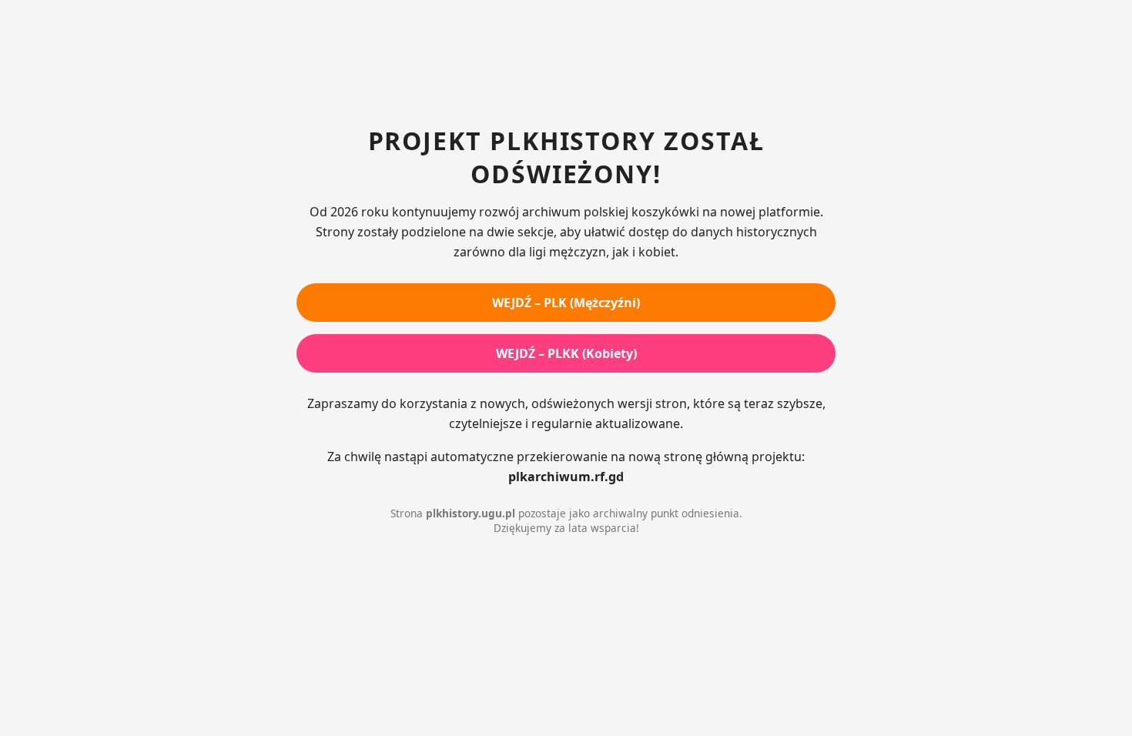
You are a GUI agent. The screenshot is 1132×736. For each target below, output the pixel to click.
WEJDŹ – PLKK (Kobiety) (566, 353)
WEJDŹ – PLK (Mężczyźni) (566, 302)
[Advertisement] (566, 65)
